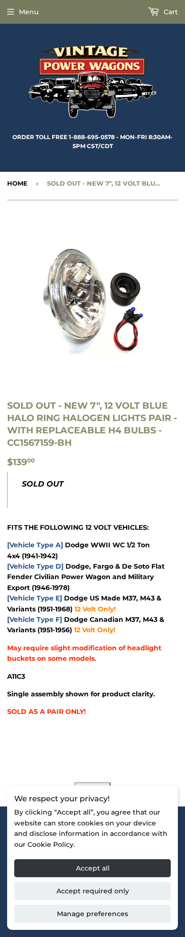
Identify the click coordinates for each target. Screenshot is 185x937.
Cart (170, 12)
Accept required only (92, 891)
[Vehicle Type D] (35, 566)
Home (17, 183)
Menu (28, 12)
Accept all (93, 868)
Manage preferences (92, 913)
